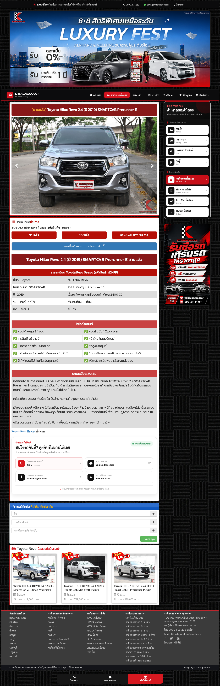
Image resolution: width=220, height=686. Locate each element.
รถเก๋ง (51, 621)
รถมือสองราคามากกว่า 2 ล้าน (139, 647)
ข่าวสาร (155, 95)
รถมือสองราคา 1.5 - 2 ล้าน (138, 643)
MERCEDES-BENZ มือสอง (99, 643)
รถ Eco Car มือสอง (57, 643)
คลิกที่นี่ (177, 642)
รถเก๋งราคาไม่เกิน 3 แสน (137, 651)
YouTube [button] (168, 95)
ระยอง (12, 643)
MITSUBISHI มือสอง (97, 626)
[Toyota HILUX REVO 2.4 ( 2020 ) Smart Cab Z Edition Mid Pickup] (34, 569)
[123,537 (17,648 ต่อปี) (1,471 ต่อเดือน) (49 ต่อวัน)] (13, 222)
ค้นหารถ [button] (137, 95)
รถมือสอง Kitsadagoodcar (177, 613)
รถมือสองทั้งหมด (119, 95)
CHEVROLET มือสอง (96, 647)
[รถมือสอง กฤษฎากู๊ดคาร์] (110, 49)
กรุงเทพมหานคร (17, 617)
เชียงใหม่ (13, 621)
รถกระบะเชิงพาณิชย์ (58, 639)
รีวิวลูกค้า (187, 95)
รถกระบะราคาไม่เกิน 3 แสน (139, 656)
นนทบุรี (13, 647)
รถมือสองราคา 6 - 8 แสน (137, 630)
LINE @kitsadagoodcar (158, 4)
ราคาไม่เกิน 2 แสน (134, 617)
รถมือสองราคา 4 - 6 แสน (137, 626)
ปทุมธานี (13, 651)
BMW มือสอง (93, 634)
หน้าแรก (97, 95)
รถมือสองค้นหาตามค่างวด (138, 660)
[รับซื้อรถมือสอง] (187, 264)
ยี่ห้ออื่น (91, 651)
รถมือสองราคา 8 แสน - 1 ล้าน (140, 634)
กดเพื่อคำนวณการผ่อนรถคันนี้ (84, 246)
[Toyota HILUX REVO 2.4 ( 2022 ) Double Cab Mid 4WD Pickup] (84, 569)
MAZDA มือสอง (94, 630)
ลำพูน (12, 634)
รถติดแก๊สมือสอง (56, 647)
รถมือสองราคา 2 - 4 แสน (137, 621)
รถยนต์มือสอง (53, 667)
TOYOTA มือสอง (94, 617)
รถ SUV (52, 634)
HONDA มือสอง (94, 621)
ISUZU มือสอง (94, 639)
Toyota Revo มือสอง (23, 431)
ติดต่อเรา (180, 4)
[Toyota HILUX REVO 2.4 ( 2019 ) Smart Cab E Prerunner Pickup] (134, 569)
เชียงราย (13, 626)
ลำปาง (12, 630)
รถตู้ (50, 630)
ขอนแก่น (13, 656)
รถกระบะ (53, 626)
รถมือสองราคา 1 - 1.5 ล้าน (138, 639)
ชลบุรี (12, 639)
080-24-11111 (132, 4)
